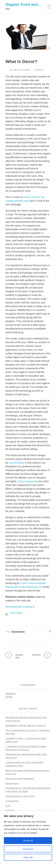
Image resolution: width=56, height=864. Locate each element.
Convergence (12, 783)
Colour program (26, 481)
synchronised (16, 462)
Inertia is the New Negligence (19, 778)
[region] (28, 837)
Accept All (28, 840)
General (39, 69)
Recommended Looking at (20, 606)
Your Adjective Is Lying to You (19, 796)
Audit (7, 805)
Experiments (18, 631)
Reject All (28, 857)
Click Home (15, 613)
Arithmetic (10, 810)
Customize (28, 849)
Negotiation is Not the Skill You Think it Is (25, 725)
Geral (9, 697)
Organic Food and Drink (26, 4)
